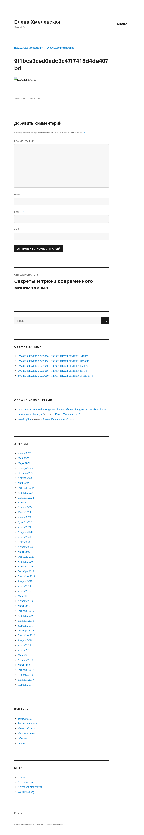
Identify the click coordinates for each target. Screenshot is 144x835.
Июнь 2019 (24, 591)
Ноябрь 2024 (25, 502)
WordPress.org (26, 792)
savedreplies (24, 419)
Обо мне (23, 738)
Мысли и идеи (26, 733)
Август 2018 (25, 640)
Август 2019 (25, 581)
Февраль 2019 (26, 610)
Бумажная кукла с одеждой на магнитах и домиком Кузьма (53, 365)
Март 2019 (24, 606)
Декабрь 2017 (26, 679)
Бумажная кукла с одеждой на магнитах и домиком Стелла (53, 356)
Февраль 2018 (26, 670)
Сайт (17, 229)
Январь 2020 (25, 561)
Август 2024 (25, 507)
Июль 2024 (24, 512)
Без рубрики (25, 718)
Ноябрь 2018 (25, 625)
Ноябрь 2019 (25, 566)
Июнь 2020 (24, 542)
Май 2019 (23, 596)
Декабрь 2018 (26, 620)
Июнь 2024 (24, 517)
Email (19, 212)
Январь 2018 (25, 674)
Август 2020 (25, 532)
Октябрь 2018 (26, 630)
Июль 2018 (24, 645)
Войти (21, 777)
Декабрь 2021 (26, 522)
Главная (19, 813)
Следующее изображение (60, 47)
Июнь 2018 (24, 650)
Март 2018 (24, 665)
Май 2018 (23, 655)
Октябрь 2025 (26, 473)
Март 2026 (24, 463)
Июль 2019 (24, 586)
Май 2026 (23, 458)
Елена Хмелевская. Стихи (70, 414)
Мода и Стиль (26, 728)
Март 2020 (24, 551)
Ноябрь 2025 (25, 468)
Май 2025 (23, 482)
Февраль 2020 (26, 556)
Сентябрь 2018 (26, 635)
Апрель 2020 (25, 546)
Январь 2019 (25, 615)
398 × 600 (34, 98)
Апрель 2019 (25, 601)
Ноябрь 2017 (25, 684)
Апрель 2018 (25, 660)
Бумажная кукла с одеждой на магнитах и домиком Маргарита (55, 375)
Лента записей (26, 782)
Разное (22, 743)
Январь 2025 (25, 492)
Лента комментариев (30, 787)
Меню (122, 23)
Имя (18, 194)
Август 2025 (25, 478)
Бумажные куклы (28, 723)
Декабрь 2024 (26, 497)
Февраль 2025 (26, 487)
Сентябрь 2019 (26, 576)
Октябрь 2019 (26, 571)
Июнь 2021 (24, 527)
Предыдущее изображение (28, 47)
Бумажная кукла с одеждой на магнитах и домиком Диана (52, 370)
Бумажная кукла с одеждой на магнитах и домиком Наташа (53, 360)
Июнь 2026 (24, 453)
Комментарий (24, 141)
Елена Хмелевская (37, 21)
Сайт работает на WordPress (49, 824)
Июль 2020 (24, 537)
